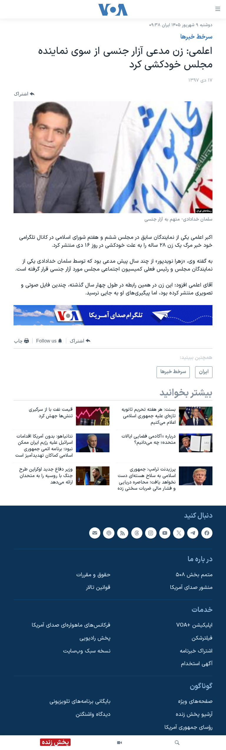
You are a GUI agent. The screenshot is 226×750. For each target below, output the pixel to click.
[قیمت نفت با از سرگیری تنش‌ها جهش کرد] (92, 416)
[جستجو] (177, 742)
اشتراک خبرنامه (196, 651)
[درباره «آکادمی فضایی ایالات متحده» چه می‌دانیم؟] (195, 442)
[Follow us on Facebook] (206, 533)
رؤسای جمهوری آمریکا (188, 727)
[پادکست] (108, 533)
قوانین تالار (98, 588)
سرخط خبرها (196, 37)
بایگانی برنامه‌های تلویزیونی (79, 702)
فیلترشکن (202, 638)
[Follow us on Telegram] (192, 533)
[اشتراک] (94, 533)
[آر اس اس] (122, 533)
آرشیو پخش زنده (194, 714)
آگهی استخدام (196, 664)
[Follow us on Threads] (136, 533)
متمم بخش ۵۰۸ (194, 575)
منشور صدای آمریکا (191, 588)
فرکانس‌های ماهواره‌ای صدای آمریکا (71, 626)
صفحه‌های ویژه (195, 702)
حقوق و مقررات (93, 575)
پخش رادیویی (94, 638)
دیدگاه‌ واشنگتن (93, 714)
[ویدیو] (119, 742)
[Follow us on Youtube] (164, 533)
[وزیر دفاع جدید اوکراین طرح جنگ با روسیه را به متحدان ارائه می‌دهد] (92, 475)
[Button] (24, 94)
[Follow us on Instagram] (150, 533)
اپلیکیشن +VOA (194, 626)
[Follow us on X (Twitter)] (178, 533)
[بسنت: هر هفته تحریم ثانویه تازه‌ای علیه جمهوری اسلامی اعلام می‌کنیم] (195, 416)
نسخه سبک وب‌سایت (86, 651)
